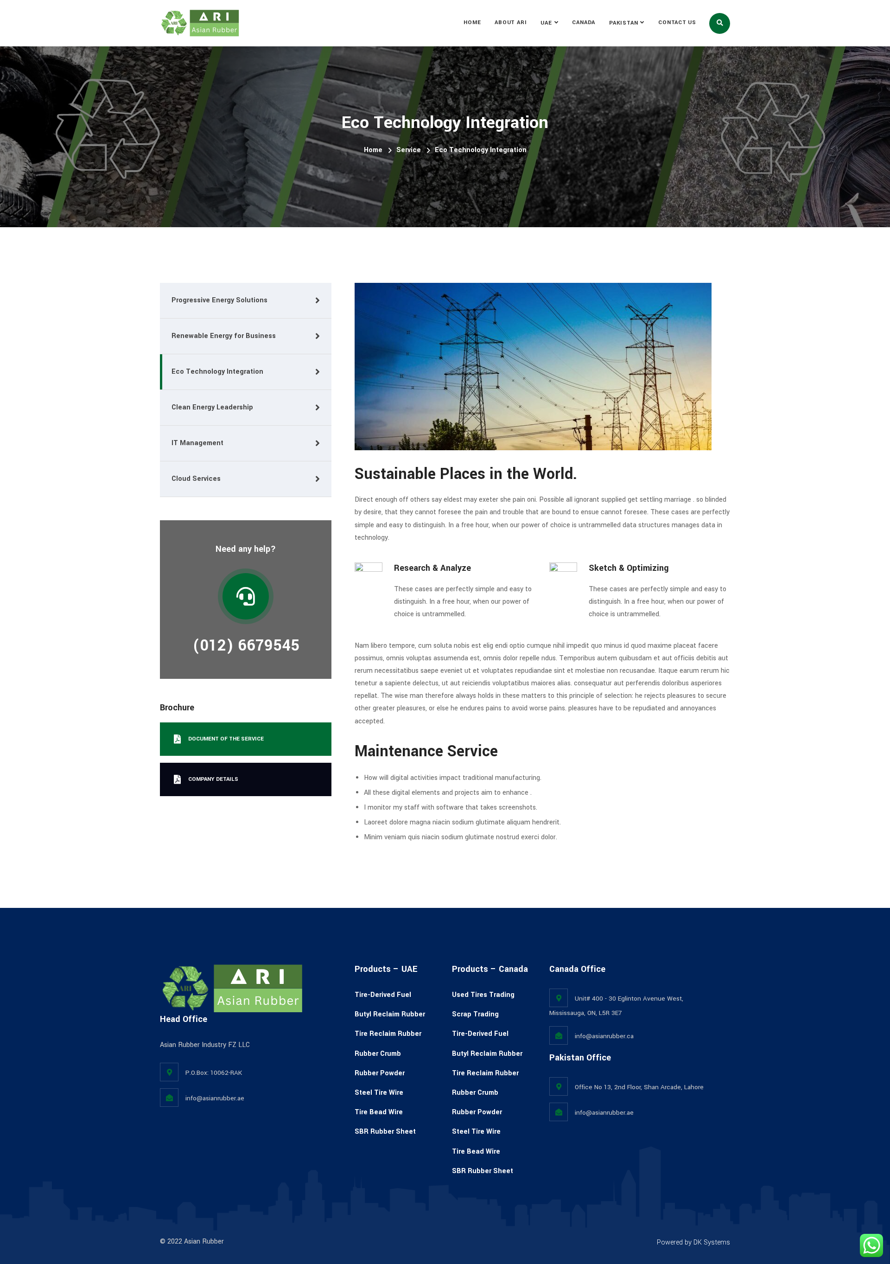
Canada (583, 22)
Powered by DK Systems (693, 1242)
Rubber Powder (380, 1073)
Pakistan (623, 23)
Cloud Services (196, 479)
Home (472, 22)
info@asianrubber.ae (214, 1098)
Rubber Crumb (378, 1054)
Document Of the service (226, 739)
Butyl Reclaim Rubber (390, 1014)
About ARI (511, 22)
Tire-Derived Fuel (383, 995)
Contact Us (677, 22)
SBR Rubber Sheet (385, 1131)
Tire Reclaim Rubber (388, 1034)
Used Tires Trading (483, 995)
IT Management (197, 443)
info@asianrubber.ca (604, 1036)
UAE (546, 23)
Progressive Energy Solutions (219, 300)
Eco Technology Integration (217, 372)
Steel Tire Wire (379, 1093)
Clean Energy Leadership (212, 407)
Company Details (213, 779)
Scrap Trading (475, 1014)
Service (408, 150)
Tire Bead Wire (379, 1112)
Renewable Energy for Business (224, 336)
